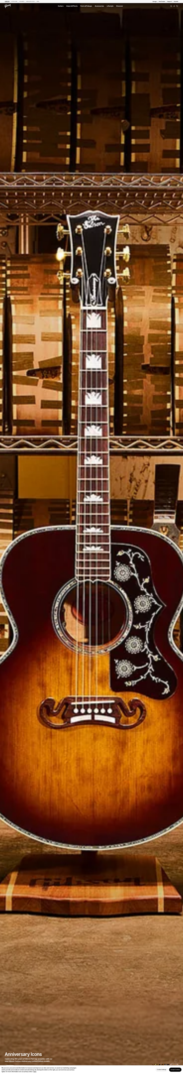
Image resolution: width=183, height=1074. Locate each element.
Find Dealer (162, 1)
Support (169, 1)
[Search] (171, 6)
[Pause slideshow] (175, 1060)
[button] (177, 6)
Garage (154, 1)
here (34, 1071)
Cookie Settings (161, 1069)
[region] (91, 1069)
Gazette (176, 1)
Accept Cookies (175, 1069)
